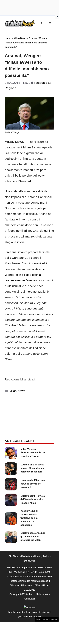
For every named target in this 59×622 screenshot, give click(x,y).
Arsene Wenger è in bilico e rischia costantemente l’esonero (25, 274)
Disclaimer (29, 560)
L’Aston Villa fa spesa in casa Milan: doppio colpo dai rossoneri (32, 468)
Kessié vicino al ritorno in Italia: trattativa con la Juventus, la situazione (29, 518)
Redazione (26, 556)
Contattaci (29, 598)
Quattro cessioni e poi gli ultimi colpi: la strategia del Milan (32, 536)
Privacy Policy (41, 556)
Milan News (20, 38)
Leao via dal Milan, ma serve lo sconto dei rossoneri (32, 484)
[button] (41, 23)
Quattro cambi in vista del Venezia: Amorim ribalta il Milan (32, 499)
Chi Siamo (13, 556)
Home (8, 38)
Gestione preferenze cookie (46, 619)
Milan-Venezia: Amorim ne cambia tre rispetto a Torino (32, 452)
